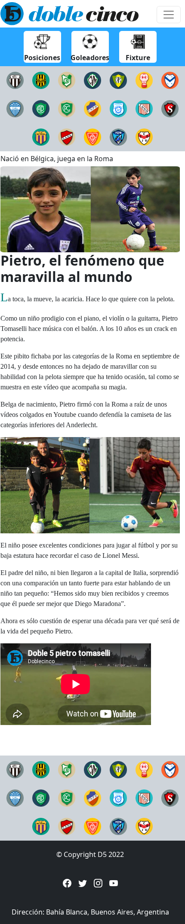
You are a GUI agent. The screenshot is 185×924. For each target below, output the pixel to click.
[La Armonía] (170, 79)
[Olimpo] (40, 79)
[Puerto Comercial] (118, 79)
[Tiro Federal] (40, 136)
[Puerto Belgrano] (118, 136)
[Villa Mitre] (92, 79)
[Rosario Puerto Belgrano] (92, 108)
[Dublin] (92, 136)
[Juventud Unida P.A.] (144, 136)
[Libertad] (15, 108)
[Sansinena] (144, 108)
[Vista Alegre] (66, 136)
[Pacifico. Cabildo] (66, 108)
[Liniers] (15, 79)
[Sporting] (170, 108)
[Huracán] (144, 79)
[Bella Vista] (66, 79)
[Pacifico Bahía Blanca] (40, 108)
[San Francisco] (118, 108)
